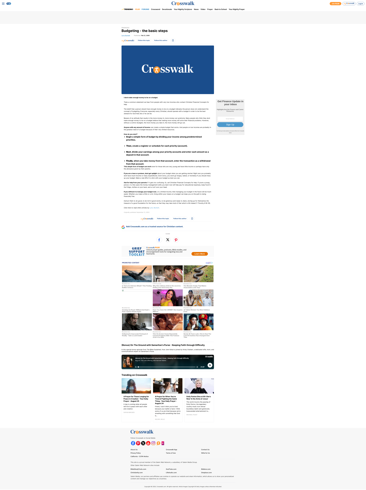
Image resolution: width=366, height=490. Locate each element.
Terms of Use (171, 453)
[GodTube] (163, 443)
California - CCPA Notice (139, 456)
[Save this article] (173, 40)
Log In (360, 4)
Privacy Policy (136, 453)
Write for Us (205, 453)
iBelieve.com (205, 469)
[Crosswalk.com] (183, 3)
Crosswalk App (171, 449)
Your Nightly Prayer (237, 9)
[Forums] (158, 443)
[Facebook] (133, 443)
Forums (145, 9)
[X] (143, 443)
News (196, 9)
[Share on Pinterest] (176, 240)
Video (203, 9)
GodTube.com (171, 469)
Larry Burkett (126, 35)
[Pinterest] (138, 443)
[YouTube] (148, 443)
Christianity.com (137, 472)
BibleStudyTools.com (138, 469)
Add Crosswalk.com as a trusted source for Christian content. (154, 226)
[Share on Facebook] (159, 240)
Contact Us (205, 449)
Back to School (221, 9)
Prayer (210, 9)
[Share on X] (168, 240)
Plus (137, 9)
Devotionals (167, 9)
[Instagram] (153, 443)
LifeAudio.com (171, 472)
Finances (125, 28)
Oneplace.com (206, 472)
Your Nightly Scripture (183, 9)
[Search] (9, 4)
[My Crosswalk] (349, 3)
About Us (134, 449)
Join (335, 4)
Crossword (155, 9)
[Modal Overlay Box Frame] (168, 251)
